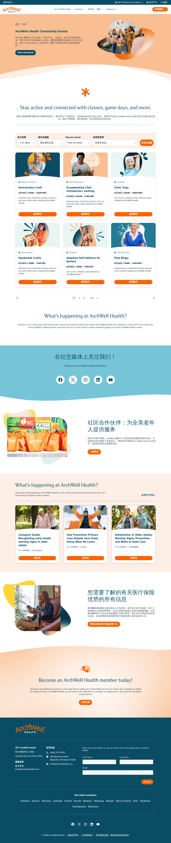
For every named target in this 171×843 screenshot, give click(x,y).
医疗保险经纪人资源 (24, 752)
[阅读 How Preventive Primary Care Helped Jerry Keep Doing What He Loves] (85, 534)
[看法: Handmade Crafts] (37, 255)
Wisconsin (93, 806)
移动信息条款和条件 (119, 835)
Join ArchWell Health (62, 9)
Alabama (25, 800)
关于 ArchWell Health (25, 747)
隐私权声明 (73, 835)
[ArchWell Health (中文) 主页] (12, 9)
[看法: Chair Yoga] (133, 186)
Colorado (57, 800)
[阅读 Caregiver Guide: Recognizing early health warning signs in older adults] (37, 534)
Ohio (135, 800)
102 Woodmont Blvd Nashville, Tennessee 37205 (63, 758)
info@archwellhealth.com (61, 764)
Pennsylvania (79, 806)
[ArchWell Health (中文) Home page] (31, 729)
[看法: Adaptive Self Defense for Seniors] (85, 255)
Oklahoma (145, 800)
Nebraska (99, 800)
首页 (17, 24)
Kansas (77, 800)
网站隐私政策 (102, 835)
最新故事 (19, 762)
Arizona (35, 800)
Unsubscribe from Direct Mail (28, 756)
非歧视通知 (87, 835)
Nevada (110, 800)
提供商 (91, 9)
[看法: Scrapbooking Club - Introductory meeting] (85, 186)
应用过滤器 (146, 142)
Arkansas (46, 800)
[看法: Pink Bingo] (133, 255)
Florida (68, 800)
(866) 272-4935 (57, 752)
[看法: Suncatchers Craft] (37, 186)
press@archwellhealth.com (27, 769)
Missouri (87, 800)
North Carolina (123, 800)
